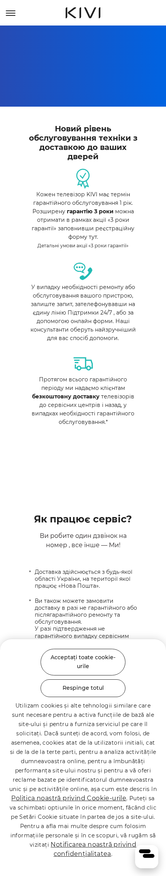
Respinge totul (83, 687)
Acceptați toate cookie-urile (83, 662)
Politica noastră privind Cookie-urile (68, 798)
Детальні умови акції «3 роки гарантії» (83, 245)
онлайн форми (92, 321)
